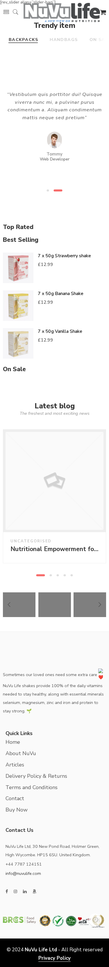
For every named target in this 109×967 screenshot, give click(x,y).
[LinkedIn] (24, 891)
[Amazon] (34, 891)
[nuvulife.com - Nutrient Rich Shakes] (62, 12)
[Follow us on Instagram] (15, 891)
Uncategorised (30, 541)
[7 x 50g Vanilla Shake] (18, 343)
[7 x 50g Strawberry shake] (18, 268)
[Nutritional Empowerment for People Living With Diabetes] (54, 481)
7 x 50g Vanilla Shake (60, 331)
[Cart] (103, 13)
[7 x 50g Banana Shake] (18, 305)
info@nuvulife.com (23, 873)
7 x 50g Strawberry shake (64, 256)
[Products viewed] (95, 919)
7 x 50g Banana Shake (60, 293)
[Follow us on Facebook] (7, 891)
